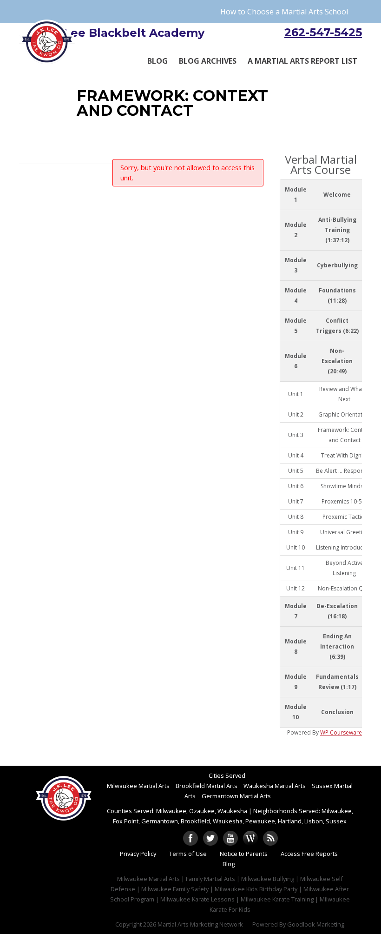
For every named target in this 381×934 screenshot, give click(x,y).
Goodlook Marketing (315, 924)
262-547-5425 (323, 32)
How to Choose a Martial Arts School (284, 12)
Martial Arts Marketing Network (200, 924)
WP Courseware (341, 732)
